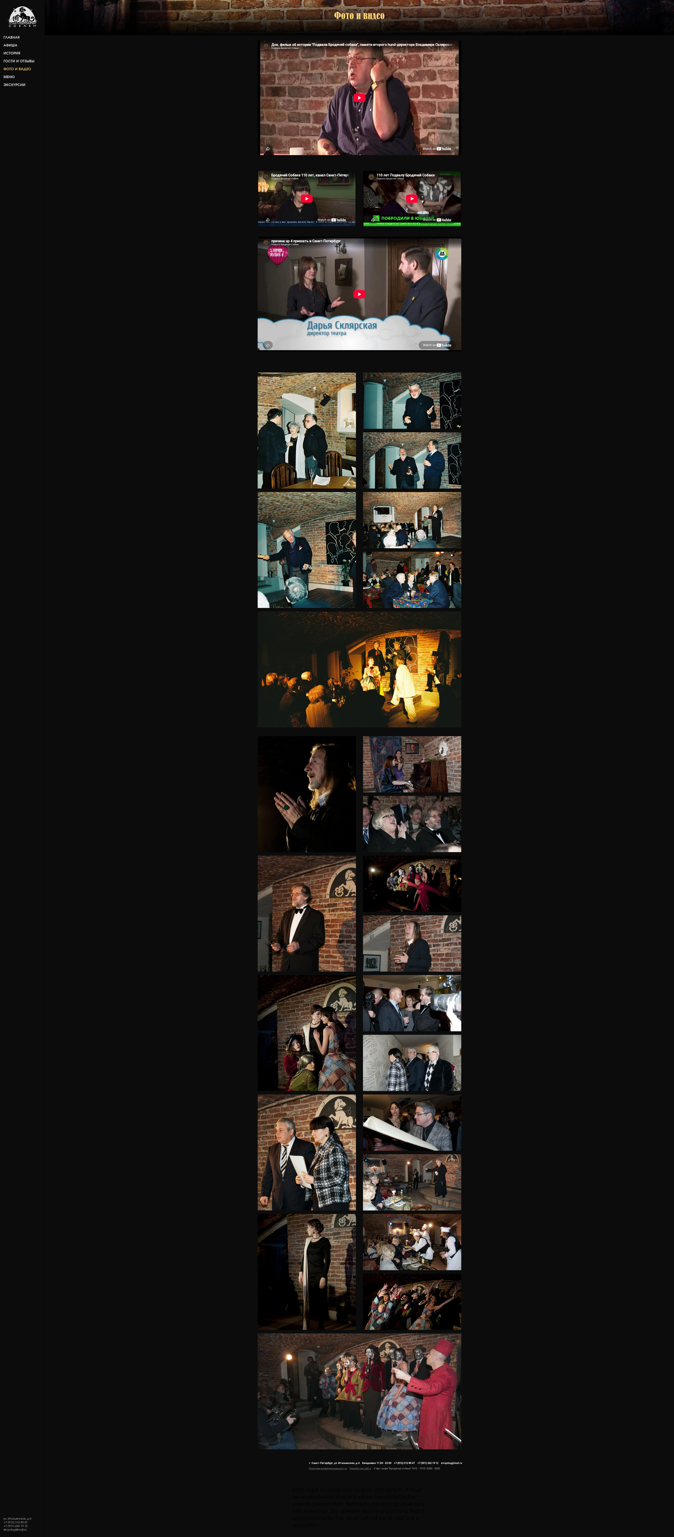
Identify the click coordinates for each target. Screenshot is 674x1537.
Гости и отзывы (19, 61)
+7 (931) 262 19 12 (427, 1463)
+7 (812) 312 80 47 (404, 1463)
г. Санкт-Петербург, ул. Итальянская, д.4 (334, 1463)
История (12, 53)
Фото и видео (17, 69)
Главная (12, 37)
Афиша (10, 45)
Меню (9, 77)
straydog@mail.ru (451, 1463)
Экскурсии (14, 85)
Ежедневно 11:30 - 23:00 (376, 1463)
